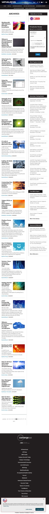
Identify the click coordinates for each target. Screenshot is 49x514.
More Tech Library (34, 218)
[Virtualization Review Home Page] (9, 2)
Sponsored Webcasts (35, 225)
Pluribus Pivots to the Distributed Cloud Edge (6, 223)
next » (14, 421)
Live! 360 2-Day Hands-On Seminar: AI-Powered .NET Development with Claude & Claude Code (38, 161)
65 (12, 419)
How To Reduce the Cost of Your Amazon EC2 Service (7, 245)
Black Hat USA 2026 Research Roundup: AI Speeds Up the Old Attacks (37, 88)
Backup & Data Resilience (30, 8)
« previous (4, 419)
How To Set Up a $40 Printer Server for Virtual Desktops (7, 364)
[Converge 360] (24, 438)
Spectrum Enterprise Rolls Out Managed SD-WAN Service (7, 122)
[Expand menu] (46, 2)
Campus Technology (24, 459)
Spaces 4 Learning (24, 485)
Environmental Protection (24, 462)
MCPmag (24, 467)
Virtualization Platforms (19, 8)
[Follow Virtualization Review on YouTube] (41, 2)
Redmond (24, 478)
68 (18, 419)
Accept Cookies (39, 509)
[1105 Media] (24, 443)
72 (25, 419)
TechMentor (24, 488)
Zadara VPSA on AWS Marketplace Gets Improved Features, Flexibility (7, 204)
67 (16, 419)
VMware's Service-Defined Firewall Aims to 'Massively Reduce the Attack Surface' (7, 43)
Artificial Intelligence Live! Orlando (37, 131)
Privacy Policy (39, 40)
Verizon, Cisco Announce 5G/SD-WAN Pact (6, 264)
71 (23, 419)
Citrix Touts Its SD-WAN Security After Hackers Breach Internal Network (7, 62)
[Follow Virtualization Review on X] (35, 2)
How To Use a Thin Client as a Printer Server (6, 398)
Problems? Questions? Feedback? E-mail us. (24, 512)
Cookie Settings (29, 509)
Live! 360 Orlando (34, 125)
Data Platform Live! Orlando (36, 149)
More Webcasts (34, 254)
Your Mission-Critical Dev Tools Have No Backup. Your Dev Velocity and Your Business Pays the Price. (38, 249)
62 (7, 419)
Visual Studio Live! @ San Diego (37, 99)
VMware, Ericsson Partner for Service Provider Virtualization (7, 325)
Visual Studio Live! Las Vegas (37, 178)
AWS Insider (24, 454)
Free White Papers (34, 191)
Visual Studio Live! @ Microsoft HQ (38, 183)
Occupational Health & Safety (24, 472)
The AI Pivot (24, 493)
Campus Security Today (25, 457)
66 (14, 419)
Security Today (24, 483)
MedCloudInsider (24, 470)
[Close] (43, 499)
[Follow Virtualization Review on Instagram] (39, 2)
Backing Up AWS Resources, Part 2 (7, 346)
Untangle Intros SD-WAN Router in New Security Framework (7, 101)
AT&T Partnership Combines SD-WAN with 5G (6, 303)
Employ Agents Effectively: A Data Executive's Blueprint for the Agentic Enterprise (38, 196)
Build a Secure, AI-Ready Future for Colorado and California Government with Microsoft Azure (38, 237)
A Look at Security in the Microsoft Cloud (7, 142)
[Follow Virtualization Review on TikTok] (37, 2)
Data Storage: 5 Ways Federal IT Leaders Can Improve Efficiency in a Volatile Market (38, 208)
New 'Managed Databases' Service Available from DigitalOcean (6, 383)
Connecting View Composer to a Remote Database (7, 184)
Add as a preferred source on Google (28, 2)
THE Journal (24, 496)
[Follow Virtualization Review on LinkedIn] (34, 2)
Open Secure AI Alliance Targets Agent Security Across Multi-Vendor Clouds (38, 72)
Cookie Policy (6, 506)
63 (9, 419)
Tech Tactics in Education (24, 491)
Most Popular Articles (35, 62)
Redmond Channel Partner (24, 480)
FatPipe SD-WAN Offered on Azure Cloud (7, 162)
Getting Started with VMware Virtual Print (6, 284)
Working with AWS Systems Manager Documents (6, 25)
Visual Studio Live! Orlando (36, 155)
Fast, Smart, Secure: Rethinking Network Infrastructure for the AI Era (37, 230)
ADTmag (24, 452)
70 (21, 419)
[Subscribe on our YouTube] (34, 19)
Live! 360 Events (24, 465)
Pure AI (24, 475)
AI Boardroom (24, 449)
